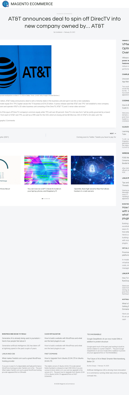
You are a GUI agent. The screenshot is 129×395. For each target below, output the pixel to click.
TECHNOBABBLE (94, 334)
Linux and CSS (8, 354)
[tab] (42, 198)
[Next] (111, 176)
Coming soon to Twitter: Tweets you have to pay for (96, 135)
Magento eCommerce (64, 13)
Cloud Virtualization (52, 334)
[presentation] (45, 170)
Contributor (59, 32)
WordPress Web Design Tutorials (14, 334)
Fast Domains (51, 354)
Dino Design (92, 366)
